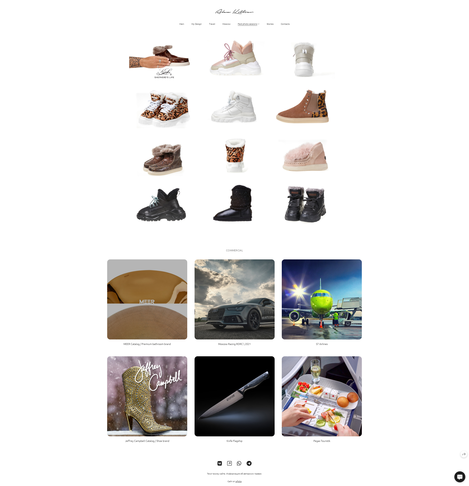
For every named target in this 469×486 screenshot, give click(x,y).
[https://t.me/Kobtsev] (249, 463)
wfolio (238, 481)
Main (181, 23)
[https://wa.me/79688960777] (239, 463)
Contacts (285, 23)
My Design (196, 23)
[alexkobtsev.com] (234, 11)
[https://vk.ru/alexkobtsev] (219, 463)
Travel (212, 23)
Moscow (226, 23)
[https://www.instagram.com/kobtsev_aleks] (229, 463)
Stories (270, 23)
